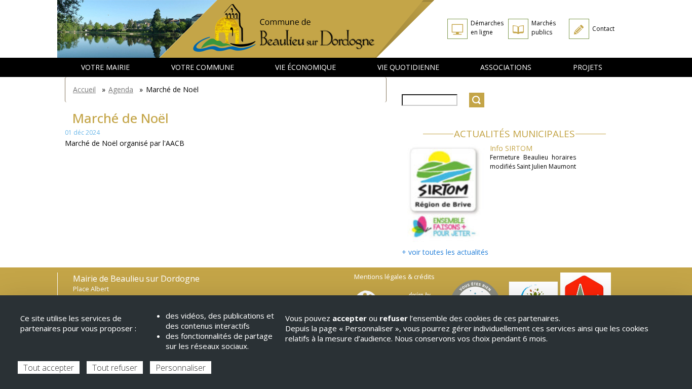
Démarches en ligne (487, 27)
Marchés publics (543, 27)
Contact (603, 28)
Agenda (120, 89)
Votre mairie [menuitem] (105, 67)
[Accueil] (297, 29)
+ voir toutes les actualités (445, 252)
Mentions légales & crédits (394, 277)
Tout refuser (114, 367)
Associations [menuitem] (505, 67)
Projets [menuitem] (587, 67)
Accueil (84, 89)
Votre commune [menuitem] (202, 67)
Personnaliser (181, 367)
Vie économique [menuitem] (305, 67)
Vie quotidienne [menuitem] (408, 67)
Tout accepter (48, 367)
